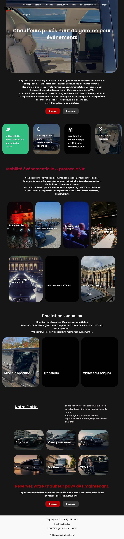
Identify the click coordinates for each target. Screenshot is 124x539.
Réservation (62, 4)
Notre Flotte (26, 406)
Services (27, 4)
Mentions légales (62, 524)
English (26, 14)
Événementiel (86, 4)
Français (104, 4)
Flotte (38, 4)
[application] (94, 5)
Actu (74, 4)
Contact (49, 4)
